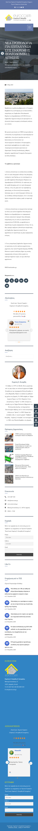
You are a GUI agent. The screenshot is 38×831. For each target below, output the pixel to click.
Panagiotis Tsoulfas (21, 322)
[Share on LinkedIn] (21, 280)
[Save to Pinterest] (16, 280)
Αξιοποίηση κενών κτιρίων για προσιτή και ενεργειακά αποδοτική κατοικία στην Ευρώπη (19, 616)
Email (6, 547)
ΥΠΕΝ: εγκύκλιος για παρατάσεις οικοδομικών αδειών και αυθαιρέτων (24, 434)
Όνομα (6, 534)
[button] (2, 53)
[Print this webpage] (7, 286)
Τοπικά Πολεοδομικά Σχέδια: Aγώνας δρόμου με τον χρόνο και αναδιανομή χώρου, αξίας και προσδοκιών (23, 446)
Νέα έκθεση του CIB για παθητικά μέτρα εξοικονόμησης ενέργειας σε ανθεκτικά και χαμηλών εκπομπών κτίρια (17, 591)
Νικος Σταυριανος (20, 750)
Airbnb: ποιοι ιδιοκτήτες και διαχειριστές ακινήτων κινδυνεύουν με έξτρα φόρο (24, 477)
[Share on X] (12, 280)
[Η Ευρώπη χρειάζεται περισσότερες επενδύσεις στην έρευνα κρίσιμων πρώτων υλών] (7, 643)
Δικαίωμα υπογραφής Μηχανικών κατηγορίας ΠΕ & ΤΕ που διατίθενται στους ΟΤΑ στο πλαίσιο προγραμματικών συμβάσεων (24, 457)
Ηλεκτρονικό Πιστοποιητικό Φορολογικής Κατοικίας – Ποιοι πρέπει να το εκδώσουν (23, 466)
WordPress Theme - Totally (15, 827)
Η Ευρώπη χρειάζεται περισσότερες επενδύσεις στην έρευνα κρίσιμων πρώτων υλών (18, 644)
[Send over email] (26, 280)
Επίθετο (7, 541)
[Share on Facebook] (7, 280)
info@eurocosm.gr (11, 689)
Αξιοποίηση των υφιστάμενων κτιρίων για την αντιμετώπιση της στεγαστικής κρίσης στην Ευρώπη (19, 603)
